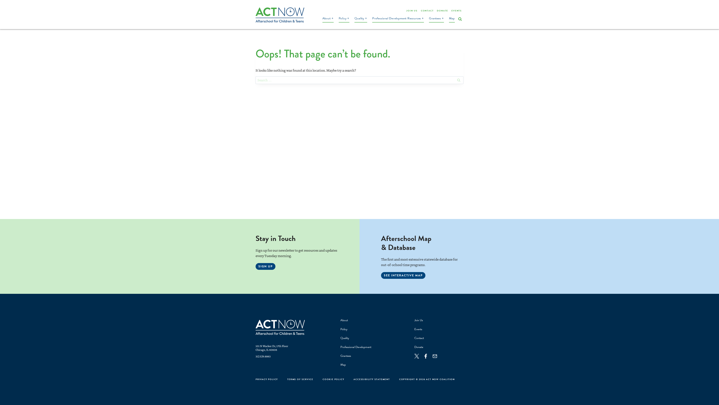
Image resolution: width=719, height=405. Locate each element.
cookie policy (333, 379)
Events (456, 10)
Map (452, 18)
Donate (442, 10)
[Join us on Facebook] (427, 356)
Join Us (412, 10)
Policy (343, 329)
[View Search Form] (460, 19)
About (344, 320)
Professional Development (355, 347)
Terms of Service (300, 379)
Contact (427, 10)
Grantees (345, 356)
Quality (344, 338)
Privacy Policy (267, 379)
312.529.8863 (263, 356)
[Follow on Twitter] (418, 356)
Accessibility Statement (372, 379)
